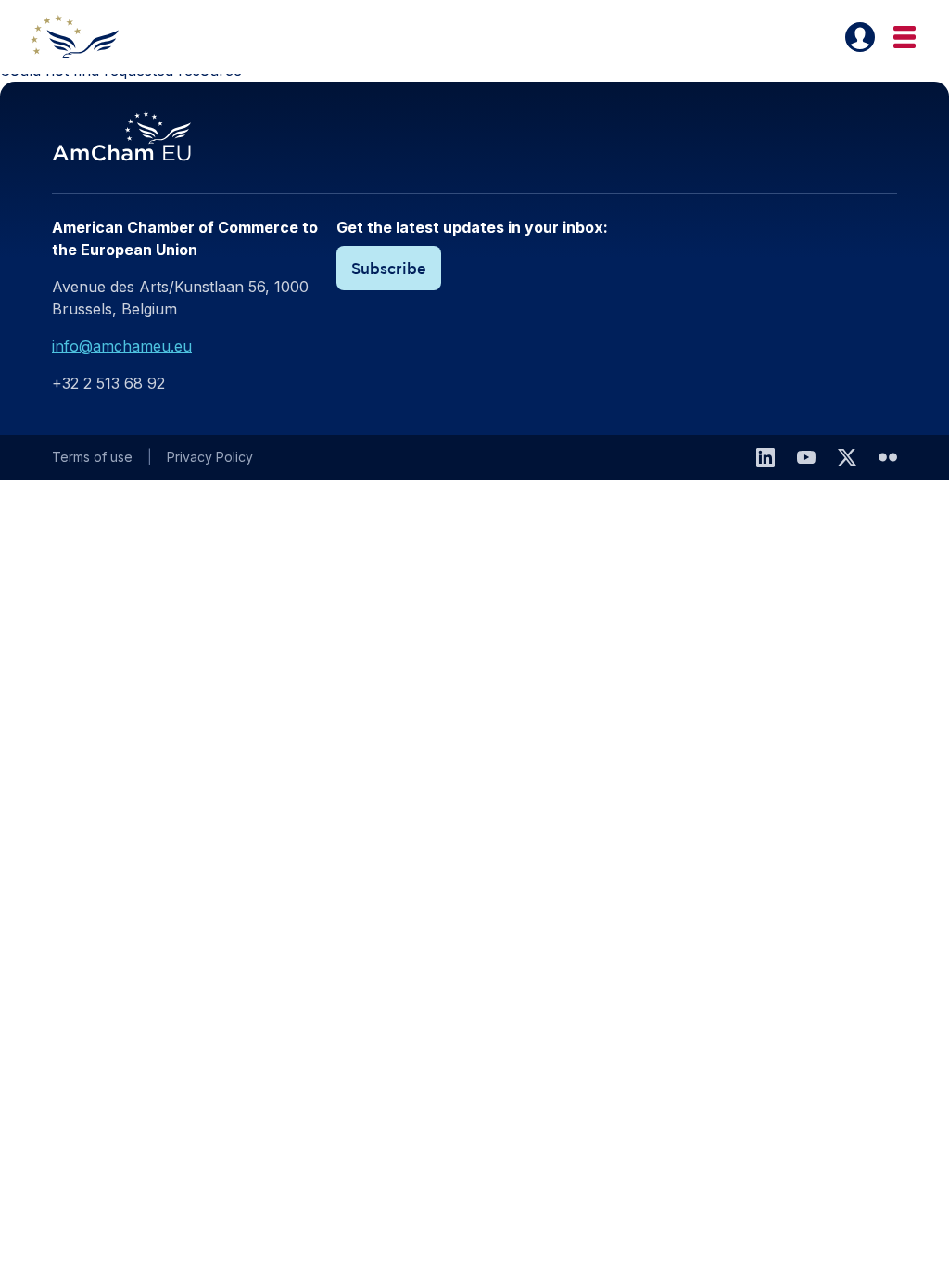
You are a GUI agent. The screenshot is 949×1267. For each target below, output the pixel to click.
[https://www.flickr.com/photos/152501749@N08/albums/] (888, 457)
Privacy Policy (210, 457)
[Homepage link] (85, 37)
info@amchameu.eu (122, 346)
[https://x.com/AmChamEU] (847, 457)
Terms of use (92, 457)
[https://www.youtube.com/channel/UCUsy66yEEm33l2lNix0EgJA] (806, 457)
